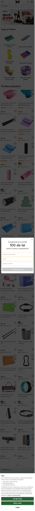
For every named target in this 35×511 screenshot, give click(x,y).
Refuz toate (17, 503)
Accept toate (16, 499)
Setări (17, 507)
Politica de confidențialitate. (14, 495)
